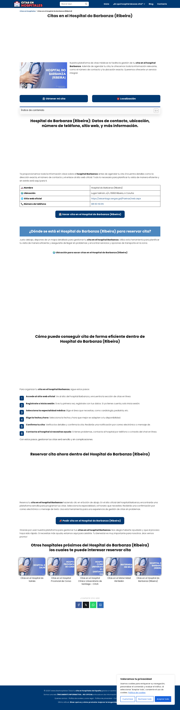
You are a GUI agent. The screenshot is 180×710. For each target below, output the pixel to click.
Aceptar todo (163, 699)
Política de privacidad (103, 698)
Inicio (106, 4)
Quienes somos (61, 698)
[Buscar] (86, 4)
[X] (86, 605)
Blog (151, 4)
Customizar (127, 699)
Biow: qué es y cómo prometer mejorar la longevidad (94, 702)
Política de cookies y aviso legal (81, 698)
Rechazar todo (145, 699)
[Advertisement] (90, 39)
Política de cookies (136, 692)
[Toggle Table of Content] (155, 110)
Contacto (162, 4)
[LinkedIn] (100, 605)
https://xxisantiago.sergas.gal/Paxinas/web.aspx (116, 198)
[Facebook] (79, 605)
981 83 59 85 (97, 203)
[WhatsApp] (93, 605)
